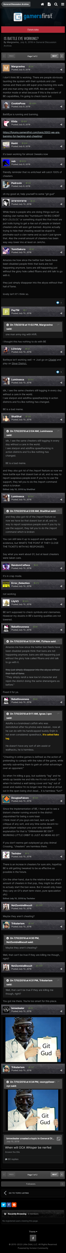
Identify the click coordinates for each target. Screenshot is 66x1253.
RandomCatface (20, 565)
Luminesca (17, 379)
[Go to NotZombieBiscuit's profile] (6, 907)
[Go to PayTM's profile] (6, 311)
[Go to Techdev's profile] (6, 855)
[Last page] (62, 56)
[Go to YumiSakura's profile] (6, 250)
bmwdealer (17, 1008)
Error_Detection (20, 583)
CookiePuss (18, 103)
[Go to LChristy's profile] (6, 350)
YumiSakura (18, 249)
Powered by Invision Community (33, 1248)
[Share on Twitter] (3, 1204)
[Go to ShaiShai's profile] (6, 418)
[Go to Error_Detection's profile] (6, 584)
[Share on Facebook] (8, 1204)
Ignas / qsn (45, 713)
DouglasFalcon (20, 797)
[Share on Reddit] (14, 1204)
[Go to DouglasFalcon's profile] (6, 799)
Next (54, 56)
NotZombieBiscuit (21, 905)
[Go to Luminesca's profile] (6, 381)
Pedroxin (16, 183)
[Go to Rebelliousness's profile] (6, 628)
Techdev (16, 853)
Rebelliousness (20, 626)
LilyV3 (15, 601)
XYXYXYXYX (19, 201)
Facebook (33, 1238)
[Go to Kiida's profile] (6, 123)
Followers (30, 1184)
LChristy (16, 348)
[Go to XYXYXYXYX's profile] (6, 202)
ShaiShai (16, 416)
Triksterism (18, 923)
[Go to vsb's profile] (6, 162)
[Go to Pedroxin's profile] (6, 184)
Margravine (13, 42)
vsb (13, 161)
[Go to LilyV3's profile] (6, 602)
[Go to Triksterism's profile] (6, 925)
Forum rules (33, 29)
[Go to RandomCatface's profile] (6, 566)
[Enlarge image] (33, 1039)
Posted (21, 69)
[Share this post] (61, 69)
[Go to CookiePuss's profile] (6, 105)
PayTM (15, 310)
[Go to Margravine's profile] (6, 68)
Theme (32, 1231)
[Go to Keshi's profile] (6, 144)
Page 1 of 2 (33, 56)
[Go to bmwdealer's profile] (6, 1009)
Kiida (14, 121)
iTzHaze (45, 641)
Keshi (14, 143)
